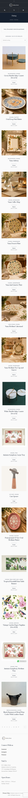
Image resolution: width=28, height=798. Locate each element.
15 (14, 727)
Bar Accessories (12, 710)
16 (16, 727)
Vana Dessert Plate (14, 244)
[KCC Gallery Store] (14, 5)
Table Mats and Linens (16, 579)
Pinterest (3, 754)
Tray (16, 453)
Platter (16, 117)
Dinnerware (16, 241)
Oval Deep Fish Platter (14, 119)
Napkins (16, 623)
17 (18, 727)
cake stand (11, 324)
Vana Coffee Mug (14, 202)
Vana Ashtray (14, 161)
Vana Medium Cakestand (14, 326)
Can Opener (14, 496)
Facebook (3, 749)
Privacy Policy (6, 793)
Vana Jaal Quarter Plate (14, 285)
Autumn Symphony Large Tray (14, 455)
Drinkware (16, 200)
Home (11, 19)
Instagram (4, 752)
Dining (18, 73)
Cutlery (11, 494)
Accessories (11, 73)
